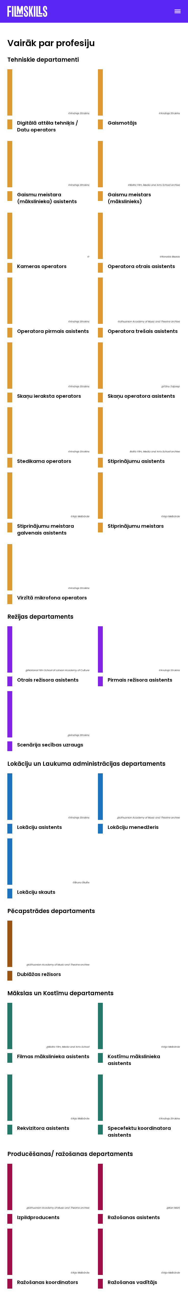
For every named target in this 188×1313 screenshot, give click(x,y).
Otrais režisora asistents (48, 679)
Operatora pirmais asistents (53, 331)
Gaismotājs (122, 122)
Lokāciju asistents (39, 827)
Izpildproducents (38, 1217)
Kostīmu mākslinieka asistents (134, 1060)
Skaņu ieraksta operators (49, 396)
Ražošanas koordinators (47, 1282)
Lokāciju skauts (36, 892)
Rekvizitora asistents (43, 1128)
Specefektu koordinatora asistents (139, 1131)
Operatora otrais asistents (141, 266)
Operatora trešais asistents (143, 331)
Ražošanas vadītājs (132, 1282)
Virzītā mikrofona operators (52, 597)
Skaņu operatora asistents (141, 396)
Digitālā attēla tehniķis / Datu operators (47, 126)
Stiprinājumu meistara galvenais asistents (45, 529)
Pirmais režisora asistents (140, 679)
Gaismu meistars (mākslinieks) (129, 198)
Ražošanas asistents (134, 1217)
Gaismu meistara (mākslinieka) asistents (47, 198)
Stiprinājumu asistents (136, 461)
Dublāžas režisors (39, 974)
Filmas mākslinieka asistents (53, 1056)
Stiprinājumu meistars (136, 526)
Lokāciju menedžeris (133, 827)
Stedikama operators (44, 461)
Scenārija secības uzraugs (50, 744)
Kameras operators (42, 266)
